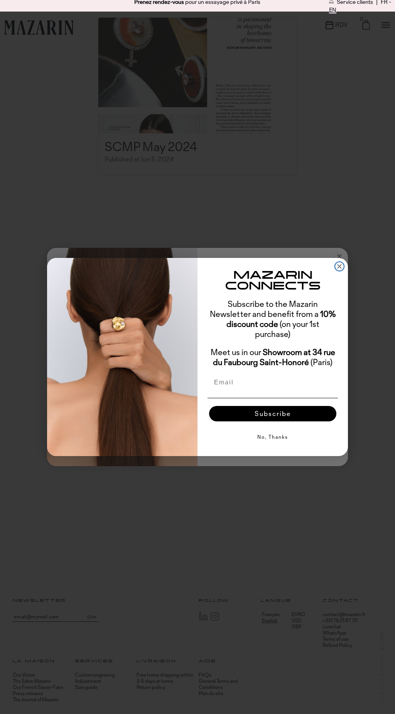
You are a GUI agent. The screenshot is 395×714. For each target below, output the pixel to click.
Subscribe (273, 413)
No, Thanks (272, 437)
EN (332, 9)
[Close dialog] (339, 266)
